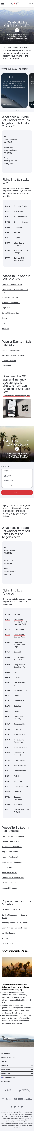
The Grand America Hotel (12, 284)
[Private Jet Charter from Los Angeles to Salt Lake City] (17, 30)
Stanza (4, 318)
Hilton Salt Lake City (10, 297)
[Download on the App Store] (9, 1090)
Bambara (5, 328)
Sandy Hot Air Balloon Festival (14, 355)
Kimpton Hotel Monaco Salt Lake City (15, 290)
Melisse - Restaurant (10, 841)
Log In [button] (31, 3)
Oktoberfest (7, 366)
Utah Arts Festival (9, 360)
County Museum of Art (11, 910)
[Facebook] (11, 1107)
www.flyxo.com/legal (13, 1125)
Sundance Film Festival (11, 350)
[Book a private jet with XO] (16, 3)
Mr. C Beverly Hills (9, 883)
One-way (4, 466)
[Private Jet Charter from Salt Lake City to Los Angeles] (17, 449)
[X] (18, 1106)
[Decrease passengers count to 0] (5, 485)
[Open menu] (3, 3)
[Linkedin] (22, 1107)
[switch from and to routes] (29, 473)
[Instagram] (15, 1107)
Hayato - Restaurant (10, 857)
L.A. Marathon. (8, 943)
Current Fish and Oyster (11, 313)
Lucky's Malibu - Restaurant (13, 836)
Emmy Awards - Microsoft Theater (15, 928)
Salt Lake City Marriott (11, 302)
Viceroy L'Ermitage (9, 888)
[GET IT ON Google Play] (24, 1090)
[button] (17, 1053)
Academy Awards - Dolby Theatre (15, 923)
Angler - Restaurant (10, 852)
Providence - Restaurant (12, 846)
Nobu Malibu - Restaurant (12, 862)
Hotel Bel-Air (7, 867)
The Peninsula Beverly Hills (13, 878)
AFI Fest (5, 938)
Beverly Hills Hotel (9, 872)
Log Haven (6, 308)
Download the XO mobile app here (16, 395)
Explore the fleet (7, 104)
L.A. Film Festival (9, 933)
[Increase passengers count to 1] (15, 485)
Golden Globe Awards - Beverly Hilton (14, 916)
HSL (3, 323)
